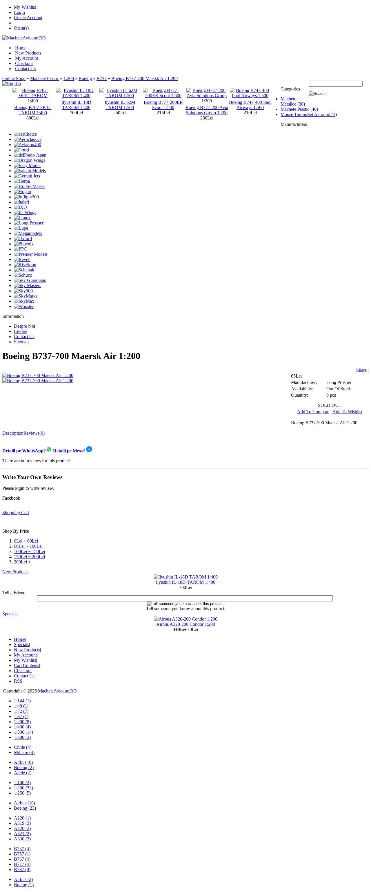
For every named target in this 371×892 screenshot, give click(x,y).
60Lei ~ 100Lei (28, 546)
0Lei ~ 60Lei (26, 541)
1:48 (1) (21, 706)
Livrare (20, 331)
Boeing (85, 78)
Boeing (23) (25, 808)
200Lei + (22, 561)
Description (12, 433)
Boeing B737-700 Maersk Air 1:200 (144, 78)
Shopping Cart (15, 512)
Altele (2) (22, 772)
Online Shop (14, 78)
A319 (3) (22, 823)
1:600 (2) (22, 737)
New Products (28, 52)
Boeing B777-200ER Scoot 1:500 (119, 105)
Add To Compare (313, 411)
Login (19, 12)
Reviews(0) (34, 433)
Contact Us (25, 68)
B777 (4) (22, 864)
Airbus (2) (23, 879)
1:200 (68, 78)
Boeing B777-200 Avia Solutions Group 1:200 (163, 110)
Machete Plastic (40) (299, 109)
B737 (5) (22, 848)
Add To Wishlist (347, 411)
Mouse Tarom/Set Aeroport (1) (309, 114)
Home (20, 47)
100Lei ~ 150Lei (29, 551)
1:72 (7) (21, 711)
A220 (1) (22, 817)
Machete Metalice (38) (293, 101)
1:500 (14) (23, 732)
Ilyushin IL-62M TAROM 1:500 (76, 105)
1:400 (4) (22, 726)
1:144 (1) (22, 700)
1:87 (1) (21, 716)
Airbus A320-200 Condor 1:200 (185, 624)
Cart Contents (26, 665)
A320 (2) (22, 828)
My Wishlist (25, 7)
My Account (26, 58)
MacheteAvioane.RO (57, 690)
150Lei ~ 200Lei (29, 556)
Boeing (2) (24, 767)
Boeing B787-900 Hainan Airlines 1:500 (250, 105)
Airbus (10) (24, 802)
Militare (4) (24, 752)
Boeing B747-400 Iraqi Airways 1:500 (207, 105)
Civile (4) (22, 747)
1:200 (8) (22, 721)
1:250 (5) (22, 793)
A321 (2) (22, 833)
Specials (9, 613)
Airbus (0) (23, 762)
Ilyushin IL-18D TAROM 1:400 (33, 105)
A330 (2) (22, 838)
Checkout (24, 63)
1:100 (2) (22, 782)
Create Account (28, 17)
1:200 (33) (23, 787)
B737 (102, 78)
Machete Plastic (44, 78)
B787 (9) (22, 869)
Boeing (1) (24, 884)
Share (361, 370)
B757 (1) (22, 853)
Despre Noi (24, 326)
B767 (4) (22, 859)
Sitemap (21, 341)
